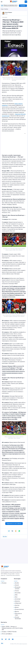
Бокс (16, 597)
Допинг (17, 607)
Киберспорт (18, 603)
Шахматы (17, 601)
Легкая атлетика (19, 609)
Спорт (2, 9)
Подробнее (22, 5)
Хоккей (17, 585)
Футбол (6, 9)
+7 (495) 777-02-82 (11, 631)
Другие (17, 611)
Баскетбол (17, 592)
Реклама (4, 583)
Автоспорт (18, 599)
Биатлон (17, 605)
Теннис (17, 590)
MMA (16, 595)
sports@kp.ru (9, 633)
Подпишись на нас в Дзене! (14, 523)
